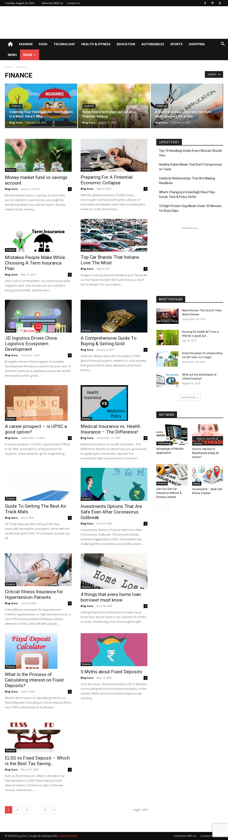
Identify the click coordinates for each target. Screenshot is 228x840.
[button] (222, 44)
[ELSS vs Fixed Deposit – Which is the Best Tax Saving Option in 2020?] (38, 734)
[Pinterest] (212, 3)
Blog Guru (15, 122)
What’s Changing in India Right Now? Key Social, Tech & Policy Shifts (187, 194)
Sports (176, 44)
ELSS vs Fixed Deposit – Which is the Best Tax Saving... (37, 760)
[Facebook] (205, 3)
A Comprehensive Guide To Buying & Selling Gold (108, 340)
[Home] (10, 44)
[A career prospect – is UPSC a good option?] (38, 403)
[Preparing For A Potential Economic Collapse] (114, 155)
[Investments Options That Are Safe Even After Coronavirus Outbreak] (114, 484)
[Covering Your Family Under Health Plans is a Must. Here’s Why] (41, 105)
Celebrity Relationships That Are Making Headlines (187, 181)
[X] (219, 3)
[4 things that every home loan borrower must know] (114, 571)
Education (126, 44)
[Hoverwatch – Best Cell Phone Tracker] (207, 475)
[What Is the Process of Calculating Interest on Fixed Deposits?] (38, 651)
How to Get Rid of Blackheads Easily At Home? (205, 453)
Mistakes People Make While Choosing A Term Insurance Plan (35, 263)
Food (43, 44)
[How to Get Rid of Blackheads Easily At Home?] (207, 435)
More (27, 55)
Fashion (26, 44)
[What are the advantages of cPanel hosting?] (167, 380)
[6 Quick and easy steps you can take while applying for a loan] (187, 107)
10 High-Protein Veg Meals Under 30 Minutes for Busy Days (190, 208)
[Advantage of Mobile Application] (171, 434)
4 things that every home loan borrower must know (111, 597)
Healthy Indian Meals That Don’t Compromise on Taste (190, 167)
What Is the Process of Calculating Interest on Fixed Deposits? (34, 680)
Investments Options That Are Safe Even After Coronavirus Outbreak (111, 512)
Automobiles (152, 44)
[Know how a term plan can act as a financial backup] (114, 106)
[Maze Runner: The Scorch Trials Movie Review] (167, 316)
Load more (188, 397)
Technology (64, 44)
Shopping (197, 44)
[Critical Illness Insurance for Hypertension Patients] (38, 569)
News (12, 55)
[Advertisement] (142, 22)
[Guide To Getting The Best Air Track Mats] (38, 484)
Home (9, 67)
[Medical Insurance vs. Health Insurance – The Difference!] (114, 403)
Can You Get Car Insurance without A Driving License (169, 493)
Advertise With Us (52, 3)
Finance (16, 106)
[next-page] (54, 809)
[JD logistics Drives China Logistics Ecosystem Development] (38, 316)
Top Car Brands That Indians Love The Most (110, 260)
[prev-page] (159, 506)
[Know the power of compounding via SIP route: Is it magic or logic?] (167, 359)
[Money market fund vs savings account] (38, 155)
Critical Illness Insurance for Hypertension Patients (34, 594)
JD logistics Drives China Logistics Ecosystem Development (31, 343)
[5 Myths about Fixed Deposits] (114, 649)
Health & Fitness (95, 44)
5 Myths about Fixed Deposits (111, 671)
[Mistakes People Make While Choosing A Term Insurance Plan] (38, 235)
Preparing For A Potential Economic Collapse (107, 180)
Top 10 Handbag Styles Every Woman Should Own (190, 153)
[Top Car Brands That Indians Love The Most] (114, 235)
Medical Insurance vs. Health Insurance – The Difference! (110, 429)
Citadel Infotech (67, 836)
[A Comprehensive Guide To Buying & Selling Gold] (114, 316)
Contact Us (73, 3)
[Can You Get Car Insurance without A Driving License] (171, 474)
